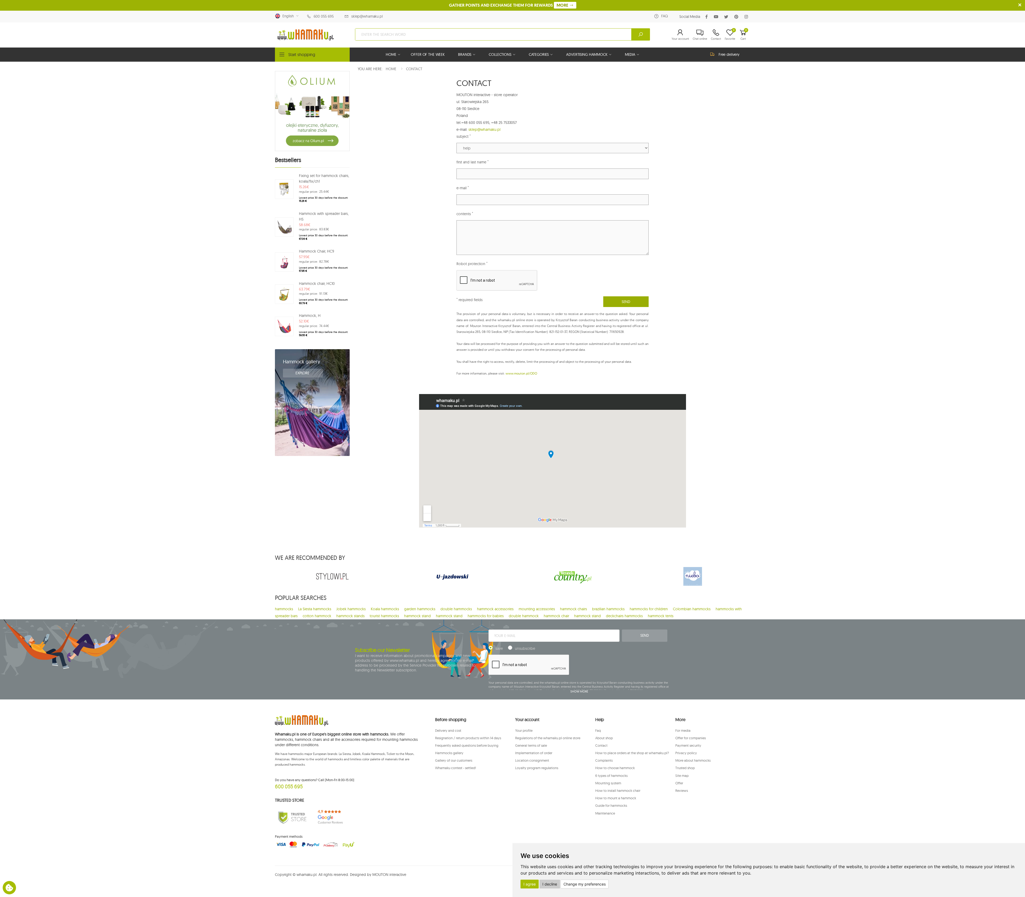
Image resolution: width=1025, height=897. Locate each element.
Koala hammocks (385, 609)
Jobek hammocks (351, 609)
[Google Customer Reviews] (332, 817)
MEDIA (630, 54)
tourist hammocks (384, 615)
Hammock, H (310, 315)
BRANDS (464, 54)
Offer (679, 783)
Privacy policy (686, 753)
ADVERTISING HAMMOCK (586, 54)
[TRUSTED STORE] (292, 817)
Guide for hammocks (611, 805)
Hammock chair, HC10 (317, 283)
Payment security (688, 745)
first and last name (472, 161)
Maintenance (605, 813)
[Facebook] (707, 17)
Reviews (681, 790)
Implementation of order (533, 753)
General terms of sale (531, 745)
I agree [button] (529, 884)
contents (464, 213)
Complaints (604, 760)
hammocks (284, 609)
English (287, 16)
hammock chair (556, 615)
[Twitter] (727, 17)
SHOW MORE (579, 691)
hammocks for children (649, 609)
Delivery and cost (448, 730)
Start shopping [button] (301, 54)
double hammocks (456, 609)
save (499, 648)
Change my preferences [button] (584, 884)
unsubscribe (525, 648)
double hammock (524, 615)
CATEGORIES (539, 54)
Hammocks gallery (449, 753)
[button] (680, 34)
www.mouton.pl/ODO (521, 373)
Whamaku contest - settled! (455, 768)
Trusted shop (685, 768)
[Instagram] (747, 17)
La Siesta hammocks (314, 609)
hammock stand (417, 615)
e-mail (462, 187)
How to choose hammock (615, 768)
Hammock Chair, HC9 (316, 251)
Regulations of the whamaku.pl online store (547, 738)
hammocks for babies (486, 615)
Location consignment (532, 760)
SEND (626, 301)
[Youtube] (717, 17)
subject (463, 136)
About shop (604, 738)
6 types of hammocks (611, 775)
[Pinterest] (737, 17)
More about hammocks (693, 760)
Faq (598, 730)
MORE (563, 5)
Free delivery (729, 54)
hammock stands (350, 615)
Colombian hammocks (692, 609)
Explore (302, 373)
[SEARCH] (640, 34)
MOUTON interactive (389, 874)
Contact (601, 745)
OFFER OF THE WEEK (428, 54)
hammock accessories (495, 609)
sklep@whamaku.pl (367, 16)
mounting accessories (537, 609)
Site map (682, 775)
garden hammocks (419, 609)
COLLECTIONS (500, 54)
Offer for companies (690, 738)
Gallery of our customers (453, 760)
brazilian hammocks (608, 609)
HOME (391, 54)
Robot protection (471, 263)
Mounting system (608, 783)
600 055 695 (324, 16)
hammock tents (660, 615)
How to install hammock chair (617, 790)
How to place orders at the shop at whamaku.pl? (632, 753)
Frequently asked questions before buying (466, 745)
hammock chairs (573, 609)
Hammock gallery (301, 362)
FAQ (664, 16)
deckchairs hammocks (624, 615)
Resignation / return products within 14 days (468, 738)
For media (683, 730)
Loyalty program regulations (536, 768)
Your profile (524, 730)
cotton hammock (317, 615)
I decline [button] (549, 884)
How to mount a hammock (615, 798)
